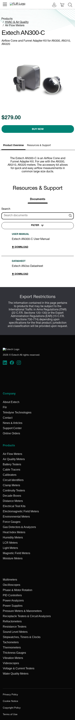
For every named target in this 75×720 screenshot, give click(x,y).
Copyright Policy (12, 707)
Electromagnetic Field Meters (21, 511)
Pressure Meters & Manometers (22, 610)
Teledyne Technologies (17, 412)
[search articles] (71, 216)
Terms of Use (10, 714)
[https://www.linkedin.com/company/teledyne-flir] (5, 362)
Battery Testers (12, 464)
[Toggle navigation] (5, 4)
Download (21, 247)
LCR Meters (10, 542)
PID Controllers (12, 595)
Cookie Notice (10, 701)
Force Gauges (11, 521)
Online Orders (11, 433)
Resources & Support (39, 145)
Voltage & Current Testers (18, 668)
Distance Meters (13, 500)
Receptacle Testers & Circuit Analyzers (27, 616)
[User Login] (52, 5)
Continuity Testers (14, 490)
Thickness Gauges (14, 652)
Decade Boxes (12, 495)
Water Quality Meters (15, 673)
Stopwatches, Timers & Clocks (21, 637)
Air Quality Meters (14, 459)
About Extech (11, 402)
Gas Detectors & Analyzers (19, 527)
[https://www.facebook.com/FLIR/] (12, 362)
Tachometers (11, 642)
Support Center (12, 428)
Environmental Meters (16, 516)
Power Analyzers (13, 600)
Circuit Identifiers (13, 480)
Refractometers (12, 621)
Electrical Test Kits (14, 506)
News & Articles (12, 422)
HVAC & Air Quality (17, 22)
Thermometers (12, 647)
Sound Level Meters (15, 631)
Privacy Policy (10, 694)
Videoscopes (11, 663)
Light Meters (10, 547)
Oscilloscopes (11, 584)
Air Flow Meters (14, 25)
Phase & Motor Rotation (17, 590)
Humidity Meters (13, 537)
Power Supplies (12, 605)
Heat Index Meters (14, 532)
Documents (37, 199)
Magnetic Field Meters (16, 553)
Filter (35, 225)
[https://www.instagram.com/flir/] (19, 362)
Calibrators (9, 474)
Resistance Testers (14, 626)
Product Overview (13, 145)
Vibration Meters (13, 657)
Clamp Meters (11, 485)
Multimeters (10, 579)
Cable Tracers (11, 469)
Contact (7, 417)
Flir (5, 407)
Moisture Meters (12, 558)
